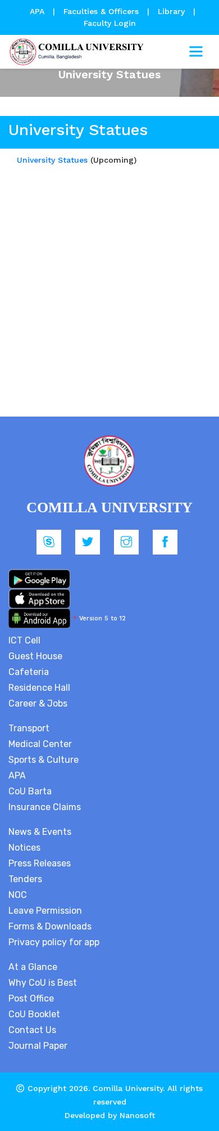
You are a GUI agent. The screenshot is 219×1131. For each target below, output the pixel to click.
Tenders (25, 879)
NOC (17, 894)
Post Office (31, 998)
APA (38, 11)
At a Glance (32, 967)
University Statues (52, 159)
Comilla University (128, 1088)
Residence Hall (39, 687)
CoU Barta (30, 791)
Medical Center (40, 744)
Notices (24, 847)
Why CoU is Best (42, 982)
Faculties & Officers (101, 11)
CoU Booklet (34, 1014)
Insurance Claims (44, 807)
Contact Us (32, 1030)
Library (173, 11)
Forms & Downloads (50, 926)
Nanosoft (137, 1115)
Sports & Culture (43, 759)
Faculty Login (110, 23)
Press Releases (39, 863)
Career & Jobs (37, 703)
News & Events (39, 831)
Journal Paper (37, 1045)
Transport (28, 728)
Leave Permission (45, 910)
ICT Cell (24, 640)
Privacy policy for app (53, 942)
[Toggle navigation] (196, 51)
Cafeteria (28, 672)
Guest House (35, 656)
